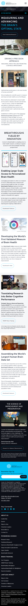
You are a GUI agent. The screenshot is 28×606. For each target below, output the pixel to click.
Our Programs (5, 560)
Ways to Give (4, 524)
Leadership (4, 519)
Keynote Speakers (6, 571)
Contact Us (4, 532)
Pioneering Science (9, 536)
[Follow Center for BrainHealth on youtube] (5, 509)
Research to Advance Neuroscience (12, 448)
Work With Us (5, 529)
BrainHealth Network (8, 393)
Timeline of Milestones (7, 583)
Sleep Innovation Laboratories (9, 547)
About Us (4, 515)
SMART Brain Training (8, 320)
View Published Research (9, 34)
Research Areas (5, 539)
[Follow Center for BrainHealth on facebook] (11, 509)
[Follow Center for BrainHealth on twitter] (2, 509)
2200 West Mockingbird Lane (10, 496)
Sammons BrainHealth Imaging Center (11, 545)
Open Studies (5, 550)
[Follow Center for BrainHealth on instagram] (8, 509)
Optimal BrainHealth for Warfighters (11, 568)
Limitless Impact (7, 575)
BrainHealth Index (7, 265)
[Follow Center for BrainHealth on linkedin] (13, 509)
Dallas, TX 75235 (6, 498)
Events (3, 521)
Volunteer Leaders (6, 527)
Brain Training (7, 557)
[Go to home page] (14, 466)
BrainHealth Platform (8, 208)
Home (2, 9)
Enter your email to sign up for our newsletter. (12, 473)
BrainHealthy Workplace (7, 565)
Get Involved (4, 581)
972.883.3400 (5, 500)
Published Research (6, 542)
